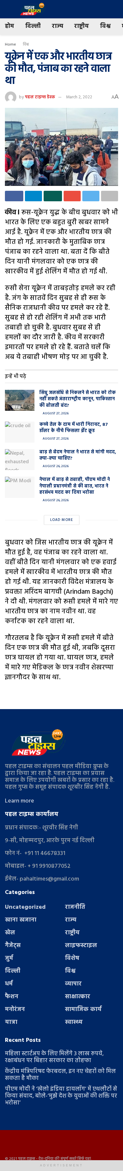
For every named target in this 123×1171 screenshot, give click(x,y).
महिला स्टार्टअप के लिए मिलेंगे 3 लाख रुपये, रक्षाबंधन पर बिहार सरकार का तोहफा (54, 1057)
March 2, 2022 (79, 97)
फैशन (11, 997)
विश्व (105, 26)
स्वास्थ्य (74, 1022)
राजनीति (75, 907)
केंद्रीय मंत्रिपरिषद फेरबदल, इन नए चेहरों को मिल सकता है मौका (60, 1075)
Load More (61, 520)
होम (9, 26)
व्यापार (73, 984)
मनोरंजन (15, 1009)
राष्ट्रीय (81, 26)
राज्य (57, 26)
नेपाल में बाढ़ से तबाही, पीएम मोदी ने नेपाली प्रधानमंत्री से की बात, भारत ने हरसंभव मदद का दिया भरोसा (74, 486)
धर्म (9, 984)
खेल (10, 933)
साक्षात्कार (77, 997)
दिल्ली (33, 26)
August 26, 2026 (55, 466)
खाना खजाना (20, 920)
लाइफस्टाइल (81, 945)
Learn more (19, 801)
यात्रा (11, 1022)
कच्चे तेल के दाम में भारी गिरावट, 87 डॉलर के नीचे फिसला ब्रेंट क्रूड (73, 428)
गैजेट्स (13, 945)
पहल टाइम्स (26, 1159)
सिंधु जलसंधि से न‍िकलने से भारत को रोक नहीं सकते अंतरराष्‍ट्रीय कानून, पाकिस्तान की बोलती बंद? (77, 399)
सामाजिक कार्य (83, 1009)
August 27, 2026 (55, 413)
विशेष (72, 958)
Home (10, 44)
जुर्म (9, 958)
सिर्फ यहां (84, 1159)
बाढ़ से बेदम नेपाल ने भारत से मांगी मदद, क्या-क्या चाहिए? (77, 455)
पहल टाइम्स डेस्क (40, 97)
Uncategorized (25, 907)
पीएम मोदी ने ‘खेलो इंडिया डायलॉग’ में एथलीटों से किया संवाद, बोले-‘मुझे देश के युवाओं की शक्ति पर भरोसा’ (61, 1096)
